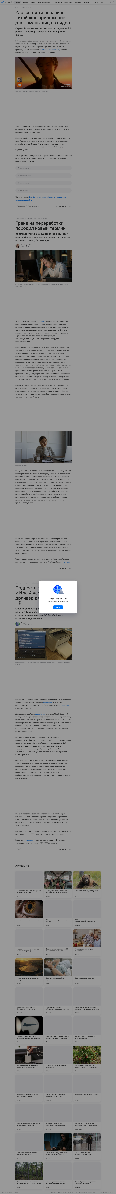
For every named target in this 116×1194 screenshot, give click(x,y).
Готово (58, 607)
